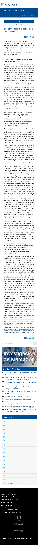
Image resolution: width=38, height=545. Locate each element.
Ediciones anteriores (10, 483)
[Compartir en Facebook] (25, 37)
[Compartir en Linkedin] (30, 37)
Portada (24, 15)
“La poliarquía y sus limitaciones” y (13, 330)
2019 (4, 449)
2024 (4, 429)
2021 (4, 441)
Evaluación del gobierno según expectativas (18, 399)
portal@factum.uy (6, 502)
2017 (4, 456)
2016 (4, 460)
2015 (4, 464)
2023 (4, 433)
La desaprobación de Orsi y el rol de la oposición (19, 396)
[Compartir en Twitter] (27, 37)
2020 (4, 445)
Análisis (31, 15)
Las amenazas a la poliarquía (18, 28)
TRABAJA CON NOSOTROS (13, 512)
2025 (4, 425)
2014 (4, 468)
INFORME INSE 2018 (11, 509)
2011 (4, 479)
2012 (4, 476)
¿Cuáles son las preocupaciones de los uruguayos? (20, 407)
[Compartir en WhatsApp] (33, 37)
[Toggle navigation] (34, 4)
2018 (4, 452)
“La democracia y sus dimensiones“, (25, 329)
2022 (4, 437)
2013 (4, 472)
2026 (4, 422)
